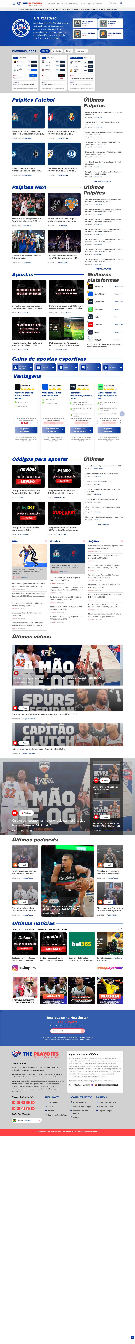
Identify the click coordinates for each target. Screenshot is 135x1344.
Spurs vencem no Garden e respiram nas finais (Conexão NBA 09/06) (44, 714)
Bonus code (30, 929)
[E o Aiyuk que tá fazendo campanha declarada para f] (25, 990)
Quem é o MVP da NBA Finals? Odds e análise (26, 256)
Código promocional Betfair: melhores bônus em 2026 (104, 517)
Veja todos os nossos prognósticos (81, 78)
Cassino (56, 929)
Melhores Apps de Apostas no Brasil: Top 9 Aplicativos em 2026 (65, 344)
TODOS (15, 929)
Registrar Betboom (24, 430)
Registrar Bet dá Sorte (52, 430)
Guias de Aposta (79, 1102)
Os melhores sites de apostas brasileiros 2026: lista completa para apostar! (27, 308)
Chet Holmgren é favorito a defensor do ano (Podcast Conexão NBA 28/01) (110, 910)
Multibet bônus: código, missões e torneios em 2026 (103, 466)
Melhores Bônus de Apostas (80, 1112)
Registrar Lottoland (107, 430)
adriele (20, 497)
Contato (51, 1106)
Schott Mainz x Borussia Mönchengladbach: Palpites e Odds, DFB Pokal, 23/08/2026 (26, 170)
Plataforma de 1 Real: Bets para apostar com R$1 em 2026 (27, 344)
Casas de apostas (44, 929)
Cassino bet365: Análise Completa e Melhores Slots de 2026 (80, 960)
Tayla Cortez (62, 534)
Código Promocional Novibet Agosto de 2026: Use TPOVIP (26, 491)
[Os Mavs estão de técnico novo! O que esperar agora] (110, 990)
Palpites (60, 4)
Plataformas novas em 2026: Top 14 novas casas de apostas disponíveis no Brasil (66, 308)
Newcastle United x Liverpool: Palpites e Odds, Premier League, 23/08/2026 (28, 133)
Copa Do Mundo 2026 (95, 4)
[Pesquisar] (121, 3)
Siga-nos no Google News (57, 1115)
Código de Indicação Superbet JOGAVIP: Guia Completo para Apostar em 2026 (62, 530)
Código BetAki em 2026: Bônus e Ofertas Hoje (101, 499)
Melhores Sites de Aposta (83, 1106)
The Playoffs (52, 1097)
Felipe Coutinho (59, 497)
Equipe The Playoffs (28, 719)
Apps (21, 929)
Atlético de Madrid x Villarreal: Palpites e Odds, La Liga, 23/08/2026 (62, 133)
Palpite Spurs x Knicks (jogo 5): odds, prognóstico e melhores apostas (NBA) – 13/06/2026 (62, 221)
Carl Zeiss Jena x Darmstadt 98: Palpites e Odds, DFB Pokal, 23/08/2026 (63, 170)
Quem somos (53, 1102)
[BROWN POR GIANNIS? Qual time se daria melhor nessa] (53, 990)
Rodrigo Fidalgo (28, 878)
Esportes (51, 4)
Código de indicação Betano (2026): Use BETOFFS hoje (61, 491)
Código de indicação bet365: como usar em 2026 (26, 528)
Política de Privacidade (107, 1102)
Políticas (101, 1097)
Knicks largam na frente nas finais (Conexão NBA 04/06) (38, 749)
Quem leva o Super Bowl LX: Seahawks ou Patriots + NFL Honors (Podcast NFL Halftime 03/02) (25, 912)
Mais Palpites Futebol (103, 181)
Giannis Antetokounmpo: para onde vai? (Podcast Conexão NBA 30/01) (109, 873)
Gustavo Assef (27, 225)
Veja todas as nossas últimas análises (23, 84)
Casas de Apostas (72, 4)
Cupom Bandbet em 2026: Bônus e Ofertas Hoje (102, 474)
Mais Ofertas (103, 524)
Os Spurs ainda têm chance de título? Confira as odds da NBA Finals (62, 258)
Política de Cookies (106, 1106)
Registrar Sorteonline (80, 430)
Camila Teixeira (27, 138)
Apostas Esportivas (81, 1097)
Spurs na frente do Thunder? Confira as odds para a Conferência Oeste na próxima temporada (28, 571)
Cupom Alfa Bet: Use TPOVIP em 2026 (98, 481)
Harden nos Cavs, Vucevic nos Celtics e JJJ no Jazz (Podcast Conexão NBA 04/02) (24, 875)
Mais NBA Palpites (103, 269)
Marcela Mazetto (23, 313)
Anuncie (51, 1111)
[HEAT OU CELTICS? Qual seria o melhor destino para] (81, 990)
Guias (83, 4)
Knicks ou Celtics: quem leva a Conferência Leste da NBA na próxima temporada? (26, 221)
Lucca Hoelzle (62, 225)
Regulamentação (105, 1111)
